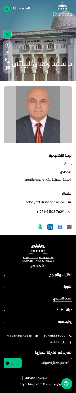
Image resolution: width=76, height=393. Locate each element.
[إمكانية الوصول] (7, 45)
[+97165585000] (7, 60)
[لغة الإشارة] (7, 53)
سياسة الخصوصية (36, 378)
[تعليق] (7, 68)
